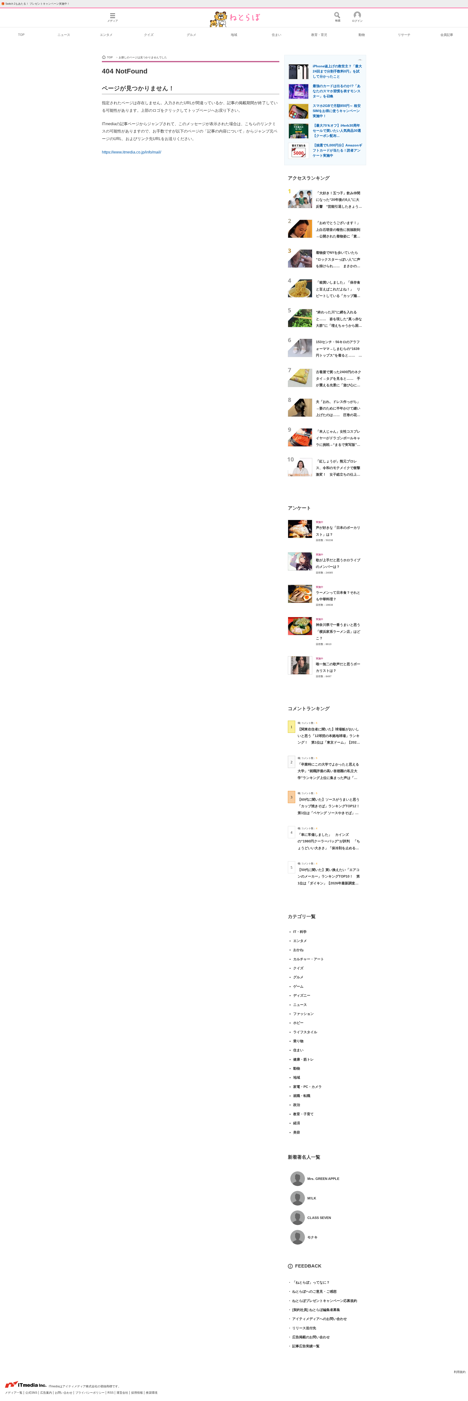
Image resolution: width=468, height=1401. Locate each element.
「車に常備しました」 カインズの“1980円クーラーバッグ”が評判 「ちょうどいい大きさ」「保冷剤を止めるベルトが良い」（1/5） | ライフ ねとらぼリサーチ (329, 848)
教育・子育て (303, 1114)
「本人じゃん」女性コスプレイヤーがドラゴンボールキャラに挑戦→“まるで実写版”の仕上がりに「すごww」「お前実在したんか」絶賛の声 (339, 445)
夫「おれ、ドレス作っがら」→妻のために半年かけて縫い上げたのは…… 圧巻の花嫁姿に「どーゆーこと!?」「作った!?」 (338, 415)
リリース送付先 (302, 1328)
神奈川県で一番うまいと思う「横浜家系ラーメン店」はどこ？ (338, 631)
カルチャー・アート (308, 959)
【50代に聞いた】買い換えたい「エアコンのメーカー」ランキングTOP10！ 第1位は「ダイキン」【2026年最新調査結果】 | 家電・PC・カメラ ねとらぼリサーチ (329, 883)
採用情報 (137, 1392)
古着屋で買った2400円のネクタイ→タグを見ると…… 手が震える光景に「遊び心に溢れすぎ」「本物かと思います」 (338, 385)
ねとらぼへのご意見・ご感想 (312, 1291)
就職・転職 (301, 1096)
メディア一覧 (14, 1392)
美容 (296, 1132)
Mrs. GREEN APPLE (323, 1179)
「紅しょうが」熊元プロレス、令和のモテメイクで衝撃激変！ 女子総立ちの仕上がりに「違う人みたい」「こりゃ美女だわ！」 (338, 474)
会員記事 (446, 35)
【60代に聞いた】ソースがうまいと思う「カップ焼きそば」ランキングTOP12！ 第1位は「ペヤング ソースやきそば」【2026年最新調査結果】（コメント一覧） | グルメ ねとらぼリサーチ (330, 813)
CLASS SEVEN (319, 1218)
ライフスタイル (305, 1032)
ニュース (64, 35)
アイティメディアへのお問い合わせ (317, 1319)
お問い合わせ (64, 1392)
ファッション (303, 1014)
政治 (296, 1105)
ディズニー (301, 995)
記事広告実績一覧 (304, 1346)
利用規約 (460, 1372)
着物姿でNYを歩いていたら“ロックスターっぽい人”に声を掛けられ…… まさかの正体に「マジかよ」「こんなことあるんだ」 (338, 266)
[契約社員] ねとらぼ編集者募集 (314, 1310)
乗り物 (298, 1041)
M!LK (311, 1198)
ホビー (298, 1023)
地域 (234, 35)
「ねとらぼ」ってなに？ (309, 1282)
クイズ (149, 35)
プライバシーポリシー (90, 1392)
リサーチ (404, 35)
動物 (362, 35)
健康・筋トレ (303, 1059)
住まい (276, 35)
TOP (21, 35)
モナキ (312, 1237)
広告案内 (46, 1392)
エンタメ (106, 35)
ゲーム (298, 986)
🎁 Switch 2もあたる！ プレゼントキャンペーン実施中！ (35, 3)
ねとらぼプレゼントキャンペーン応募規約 (322, 1301)
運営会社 (123, 1392)
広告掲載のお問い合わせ (309, 1337)
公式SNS (31, 1392)
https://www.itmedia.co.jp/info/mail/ (131, 152)
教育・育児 (319, 35)
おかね (298, 950)
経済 (296, 1123)
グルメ (191, 35)
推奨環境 (151, 1392)
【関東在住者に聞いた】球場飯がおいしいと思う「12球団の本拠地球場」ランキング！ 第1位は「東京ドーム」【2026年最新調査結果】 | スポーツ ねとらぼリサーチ (329, 742)
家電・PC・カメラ (307, 1087)
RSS (110, 1392)
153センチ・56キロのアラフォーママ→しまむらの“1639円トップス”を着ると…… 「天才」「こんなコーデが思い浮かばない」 (338, 355)
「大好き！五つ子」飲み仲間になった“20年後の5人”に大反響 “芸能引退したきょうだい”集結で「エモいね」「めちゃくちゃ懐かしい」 (339, 206)
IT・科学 (300, 932)
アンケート (299, 508)
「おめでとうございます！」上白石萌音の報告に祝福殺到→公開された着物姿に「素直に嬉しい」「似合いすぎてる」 (338, 236)
